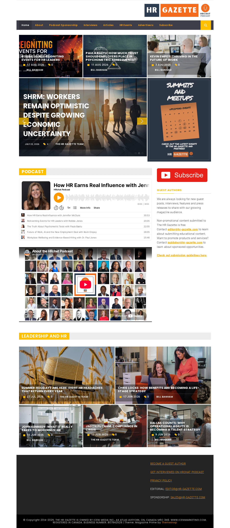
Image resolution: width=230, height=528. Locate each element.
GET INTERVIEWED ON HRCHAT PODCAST (177, 472)
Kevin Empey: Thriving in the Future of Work (174, 58)
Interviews (90, 25)
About (39, 25)
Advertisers (146, 25)
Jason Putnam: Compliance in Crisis (111, 428)
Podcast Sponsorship (63, 25)
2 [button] (139, 153)
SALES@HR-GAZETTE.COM (188, 497)
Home (25, 25)
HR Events (126, 25)
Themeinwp (169, 522)
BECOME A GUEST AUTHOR (168, 463)
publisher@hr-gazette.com (185, 242)
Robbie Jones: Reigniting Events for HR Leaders (43, 58)
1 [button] (136, 153)
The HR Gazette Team (69, 144)
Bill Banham (35, 70)
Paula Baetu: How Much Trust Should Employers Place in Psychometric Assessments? (112, 56)
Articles (108, 25)
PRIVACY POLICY (161, 480)
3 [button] (142, 153)
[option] (83, 117)
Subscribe (166, 25)
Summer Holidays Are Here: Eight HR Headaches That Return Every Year (62, 389)
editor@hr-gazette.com (183, 229)
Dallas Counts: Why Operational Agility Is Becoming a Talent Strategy (175, 426)
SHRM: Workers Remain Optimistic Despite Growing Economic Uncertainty (56, 115)
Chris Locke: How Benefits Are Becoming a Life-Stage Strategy (159, 389)
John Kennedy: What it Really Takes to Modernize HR (47, 428)
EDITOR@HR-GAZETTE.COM (184, 489)
